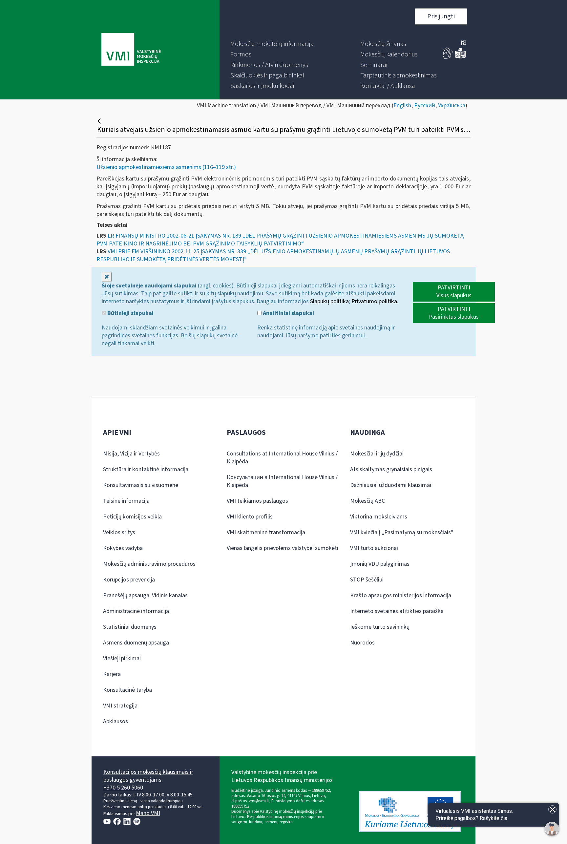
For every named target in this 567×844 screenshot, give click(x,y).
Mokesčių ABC (367, 501)
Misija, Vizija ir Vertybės (131, 454)
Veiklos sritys (119, 532)
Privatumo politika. (374, 301)
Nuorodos (362, 643)
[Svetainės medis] (463, 43)
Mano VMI (148, 813)
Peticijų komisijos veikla (132, 517)
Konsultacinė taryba (127, 690)
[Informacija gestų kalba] (447, 57)
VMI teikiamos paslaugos (257, 501)
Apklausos (115, 721)
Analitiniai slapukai (288, 313)
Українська (451, 105)
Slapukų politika (329, 301)
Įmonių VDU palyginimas (380, 564)
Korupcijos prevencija (129, 580)
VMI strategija (120, 706)
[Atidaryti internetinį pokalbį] (552, 829)
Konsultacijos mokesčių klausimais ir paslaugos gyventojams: (148, 776)
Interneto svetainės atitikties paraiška (397, 611)
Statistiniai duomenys (130, 627)
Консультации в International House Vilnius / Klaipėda (282, 481)
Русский (424, 105)
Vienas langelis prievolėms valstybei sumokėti (282, 548)
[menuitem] (272, 44)
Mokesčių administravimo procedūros (149, 564)
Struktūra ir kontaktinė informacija (145, 469)
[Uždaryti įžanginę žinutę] (552, 809)
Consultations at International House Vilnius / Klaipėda (282, 458)
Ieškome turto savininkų (380, 627)
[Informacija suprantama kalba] (460, 57)
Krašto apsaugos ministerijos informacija (400, 595)
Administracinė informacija (136, 611)
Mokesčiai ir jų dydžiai (377, 454)
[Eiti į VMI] (131, 50)
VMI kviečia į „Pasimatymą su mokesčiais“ (401, 532)
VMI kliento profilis (250, 517)
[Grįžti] (99, 121)
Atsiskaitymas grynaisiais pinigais (391, 469)
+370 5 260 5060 (123, 788)
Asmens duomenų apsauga (136, 643)
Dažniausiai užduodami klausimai (390, 485)
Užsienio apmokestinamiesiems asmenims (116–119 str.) (166, 167)
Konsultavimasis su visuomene (140, 485)
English (402, 105)
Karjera (112, 674)
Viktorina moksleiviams (378, 517)
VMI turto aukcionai (374, 548)
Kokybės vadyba (123, 548)
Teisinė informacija (126, 501)
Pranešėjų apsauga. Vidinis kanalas (145, 595)
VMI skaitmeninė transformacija (266, 532)
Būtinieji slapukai (130, 313)
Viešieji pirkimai (122, 658)
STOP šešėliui (367, 580)
